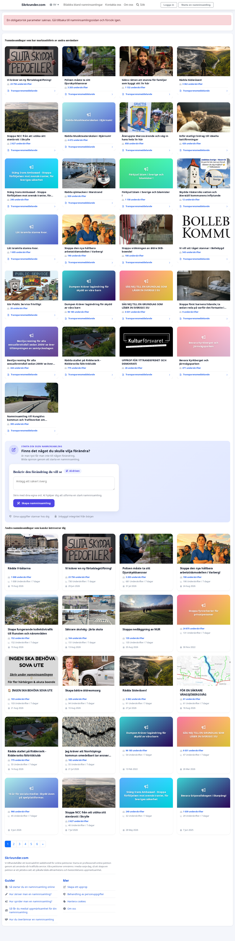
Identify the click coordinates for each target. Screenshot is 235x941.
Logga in (169, 4)
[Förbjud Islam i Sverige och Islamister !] (146, 184)
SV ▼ (56, 4)
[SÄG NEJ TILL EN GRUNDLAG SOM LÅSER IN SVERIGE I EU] (146, 296)
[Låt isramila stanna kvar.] (31, 238)
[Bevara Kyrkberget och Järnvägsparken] (203, 353)
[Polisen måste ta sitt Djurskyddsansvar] (89, 72)
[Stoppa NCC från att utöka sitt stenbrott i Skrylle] (31, 128)
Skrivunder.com (33, 5)
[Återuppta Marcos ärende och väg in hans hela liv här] (146, 128)
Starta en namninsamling (196, 4)
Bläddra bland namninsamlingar (83, 4)
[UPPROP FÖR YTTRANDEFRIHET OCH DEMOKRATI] (146, 353)
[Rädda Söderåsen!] (203, 70)
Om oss (128, 4)
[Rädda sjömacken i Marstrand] (89, 182)
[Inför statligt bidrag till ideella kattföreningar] (203, 128)
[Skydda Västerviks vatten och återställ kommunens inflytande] (203, 184)
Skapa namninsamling (36, 503)
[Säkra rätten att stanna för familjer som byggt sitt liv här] (146, 72)
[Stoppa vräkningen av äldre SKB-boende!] (146, 240)
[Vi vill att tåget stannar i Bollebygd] (203, 238)
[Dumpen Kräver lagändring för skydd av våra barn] (89, 296)
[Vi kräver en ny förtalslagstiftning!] (31, 70)
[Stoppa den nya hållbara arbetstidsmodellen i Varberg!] (89, 240)
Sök (142, 4)
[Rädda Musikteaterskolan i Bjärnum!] (89, 126)
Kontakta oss (113, 4)
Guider (10, 880)
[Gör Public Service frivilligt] (31, 295)
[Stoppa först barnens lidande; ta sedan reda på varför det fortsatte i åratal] (203, 296)
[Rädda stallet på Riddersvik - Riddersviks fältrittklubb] (89, 353)
